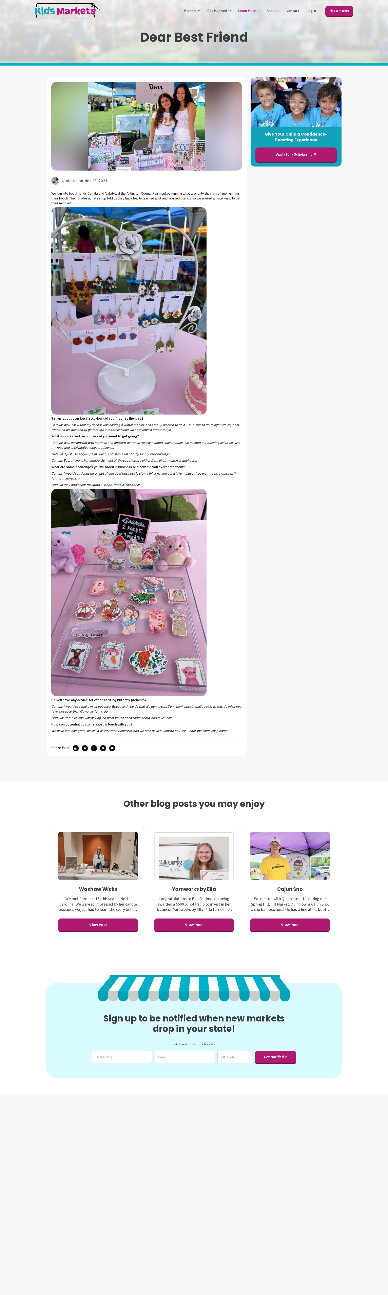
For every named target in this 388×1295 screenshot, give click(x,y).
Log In (311, 10)
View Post (98, 924)
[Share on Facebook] (94, 748)
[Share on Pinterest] (85, 748)
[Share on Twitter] (103, 748)
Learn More (247, 10)
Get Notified (274, 1057)
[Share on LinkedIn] (76, 748)
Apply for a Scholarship (294, 154)
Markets (190, 10)
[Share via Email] (112, 748)
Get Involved (217, 10)
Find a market (339, 10)
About (271, 10)
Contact (293, 10)
